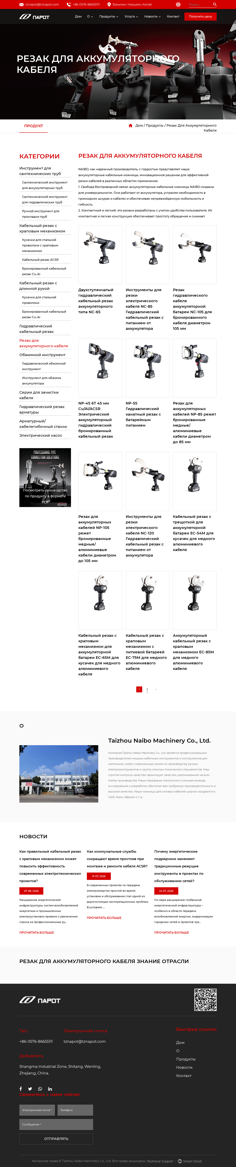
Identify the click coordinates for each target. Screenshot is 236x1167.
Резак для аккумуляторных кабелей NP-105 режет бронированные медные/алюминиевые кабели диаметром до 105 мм (97, 538)
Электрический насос (40, 435)
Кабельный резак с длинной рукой (38, 286)
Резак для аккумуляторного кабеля (43, 343)
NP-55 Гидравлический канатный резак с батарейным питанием (143, 414)
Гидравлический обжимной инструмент (44, 366)
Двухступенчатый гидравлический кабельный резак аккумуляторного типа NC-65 (95, 301)
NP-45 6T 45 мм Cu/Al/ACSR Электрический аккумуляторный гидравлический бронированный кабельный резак (95, 420)
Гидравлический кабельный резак (120, 21)
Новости (150, 16)
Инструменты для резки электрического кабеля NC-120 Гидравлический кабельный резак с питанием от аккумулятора (145, 535)
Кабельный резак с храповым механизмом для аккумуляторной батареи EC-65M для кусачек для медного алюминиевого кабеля (99, 654)
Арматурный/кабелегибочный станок (43, 424)
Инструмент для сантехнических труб (40, 171)
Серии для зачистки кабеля (39, 395)
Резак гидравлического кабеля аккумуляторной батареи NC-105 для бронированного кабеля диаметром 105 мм (192, 309)
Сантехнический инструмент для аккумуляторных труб (44, 185)
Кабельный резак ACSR (40, 260)
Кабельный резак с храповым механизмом (42, 228)
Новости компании (154, 23)
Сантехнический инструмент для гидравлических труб (44, 199)
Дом (78, 16)
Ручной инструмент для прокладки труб (40, 213)
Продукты (107, 16)
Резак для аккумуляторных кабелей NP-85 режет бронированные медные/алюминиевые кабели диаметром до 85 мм (194, 422)
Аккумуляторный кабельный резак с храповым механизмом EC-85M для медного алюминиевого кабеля (193, 652)
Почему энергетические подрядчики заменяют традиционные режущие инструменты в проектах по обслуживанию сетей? (179, 866)
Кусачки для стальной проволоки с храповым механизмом (40, 245)
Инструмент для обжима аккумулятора (41, 380)
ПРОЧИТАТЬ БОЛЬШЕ (36, 932)
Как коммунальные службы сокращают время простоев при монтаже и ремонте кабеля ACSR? (117, 859)
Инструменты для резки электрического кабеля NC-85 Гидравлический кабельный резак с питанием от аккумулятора (145, 309)
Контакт (173, 16)
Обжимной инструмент (42, 355)
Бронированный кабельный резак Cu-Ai (44, 271)
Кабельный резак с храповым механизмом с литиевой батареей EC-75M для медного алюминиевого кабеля (146, 652)
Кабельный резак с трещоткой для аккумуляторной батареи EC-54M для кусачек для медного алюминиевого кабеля (194, 533)
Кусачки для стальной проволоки (39, 300)
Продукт (33, 126)
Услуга (130, 16)
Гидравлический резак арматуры (42, 409)
